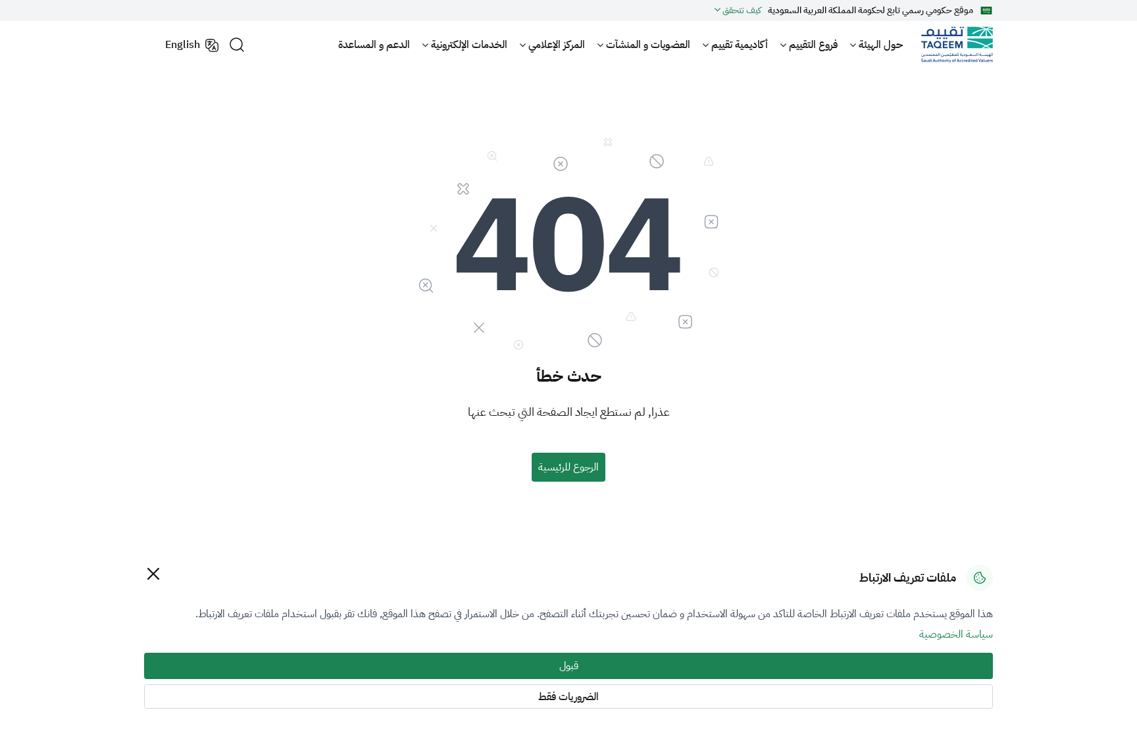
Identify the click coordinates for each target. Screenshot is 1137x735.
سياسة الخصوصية (956, 634)
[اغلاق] (153, 573)
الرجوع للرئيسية (568, 467)
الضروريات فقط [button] (568, 697)
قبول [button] (568, 666)
